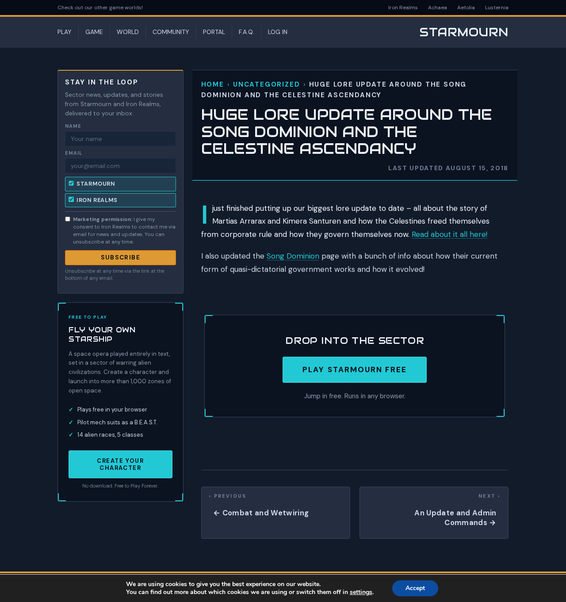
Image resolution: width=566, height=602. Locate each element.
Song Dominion (293, 256)
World (128, 32)
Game (94, 32)
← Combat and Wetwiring (261, 513)
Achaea (437, 7)
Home (212, 84)
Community (171, 32)
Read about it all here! (449, 234)
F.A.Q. (246, 32)
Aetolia (466, 7)
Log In (277, 32)
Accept (415, 588)
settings (361, 592)
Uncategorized (266, 84)
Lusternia (497, 7)
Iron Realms (403, 7)
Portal (214, 32)
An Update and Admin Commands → (455, 517)
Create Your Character (120, 464)
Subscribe (120, 257)
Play (64, 32)
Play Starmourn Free (354, 369)
